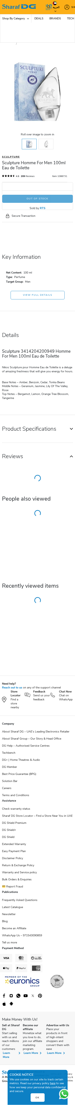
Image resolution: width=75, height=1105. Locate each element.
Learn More (6, 1055)
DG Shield (8, 837)
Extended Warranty (14, 844)
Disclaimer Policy (12, 858)
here (52, 1083)
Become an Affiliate (14, 928)
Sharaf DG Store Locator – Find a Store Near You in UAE (37, 816)
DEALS (38, 18)
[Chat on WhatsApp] (64, 1094)
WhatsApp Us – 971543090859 (22, 935)
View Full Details (37, 295)
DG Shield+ (9, 830)
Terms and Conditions (15, 795)
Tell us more (9, 942)
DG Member (9, 767)
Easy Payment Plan (14, 851)
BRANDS (55, 18)
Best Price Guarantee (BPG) (19, 774)
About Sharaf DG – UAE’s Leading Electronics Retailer (35, 732)
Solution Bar (9, 781)
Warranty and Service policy (19, 872)
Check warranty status (16, 809)
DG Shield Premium (14, 823)
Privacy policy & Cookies (68, 1077)
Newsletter (9, 914)
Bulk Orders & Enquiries (17, 879)
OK (37, 1097)
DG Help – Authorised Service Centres (26, 746)
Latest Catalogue (12, 907)
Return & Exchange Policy (18, 865)
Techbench (8, 753)
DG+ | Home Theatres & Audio (21, 760)
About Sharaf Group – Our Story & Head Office (31, 739)
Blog (5, 921)
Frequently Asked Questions (19, 900)
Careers (6, 788)
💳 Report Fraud (12, 886)
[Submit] (47, 7)
